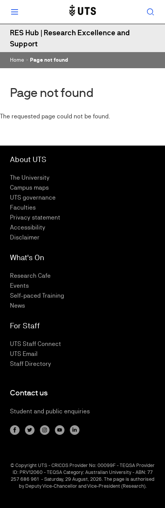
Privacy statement (35, 217)
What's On (27, 257)
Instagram (45, 430)
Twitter (30, 430)
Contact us (29, 392)
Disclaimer (25, 237)
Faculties (23, 207)
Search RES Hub (150, 11)
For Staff (25, 325)
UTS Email (24, 353)
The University (30, 177)
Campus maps (29, 187)
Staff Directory (30, 363)
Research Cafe (30, 275)
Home (17, 60)
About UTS (28, 159)
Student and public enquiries (50, 411)
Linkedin (74, 430)
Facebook (15, 430)
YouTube (59, 430)
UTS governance (33, 197)
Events (19, 285)
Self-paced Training (37, 295)
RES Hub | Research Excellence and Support (70, 38)
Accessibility (27, 227)
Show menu (14, 11)
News (17, 305)
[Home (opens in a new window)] (82, 12)
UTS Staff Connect (35, 343)
